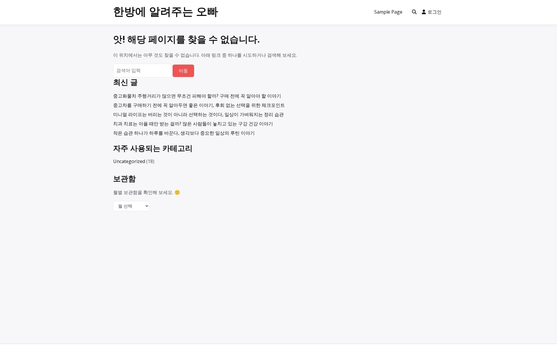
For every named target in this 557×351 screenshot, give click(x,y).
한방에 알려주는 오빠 (165, 11)
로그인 (435, 12)
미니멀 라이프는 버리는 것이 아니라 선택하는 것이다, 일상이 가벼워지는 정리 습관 (198, 114)
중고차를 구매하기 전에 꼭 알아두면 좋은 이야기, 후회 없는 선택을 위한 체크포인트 (199, 105)
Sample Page (388, 12)
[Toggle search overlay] (414, 12)
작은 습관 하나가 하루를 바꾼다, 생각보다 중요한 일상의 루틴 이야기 (184, 133)
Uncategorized (129, 161)
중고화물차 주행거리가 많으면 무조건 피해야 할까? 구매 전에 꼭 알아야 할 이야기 (197, 96)
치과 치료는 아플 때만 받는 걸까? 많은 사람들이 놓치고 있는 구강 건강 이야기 (193, 123)
